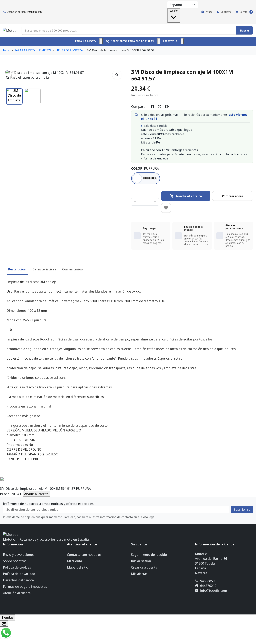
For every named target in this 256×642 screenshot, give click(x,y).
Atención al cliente (17, 593)
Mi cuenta (74, 561)
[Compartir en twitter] (159, 106)
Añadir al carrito (36, 494)
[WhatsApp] (6, 632)
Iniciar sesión (141, 561)
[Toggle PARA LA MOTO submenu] (101, 41)
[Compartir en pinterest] (167, 106)
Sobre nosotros (15, 561)
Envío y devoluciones (18, 554)
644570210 (208, 586)
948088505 (208, 581)
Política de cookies (17, 567)
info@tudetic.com (213, 590)
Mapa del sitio (77, 567)
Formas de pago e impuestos (25, 586)
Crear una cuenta (144, 567)
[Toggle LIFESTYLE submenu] (182, 41)
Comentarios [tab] (72, 269)
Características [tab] (44, 269)
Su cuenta (139, 544)
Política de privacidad (19, 574)
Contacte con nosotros (84, 554)
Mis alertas (139, 574)
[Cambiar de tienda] (4, 623)
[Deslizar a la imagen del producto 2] (32, 96)
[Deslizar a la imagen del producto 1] (14, 96)
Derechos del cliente (18, 580)
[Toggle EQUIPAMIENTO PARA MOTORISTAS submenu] (158, 41)
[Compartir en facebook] (152, 106)
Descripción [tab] (17, 269)
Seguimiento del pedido (149, 554)
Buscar (244, 30)
